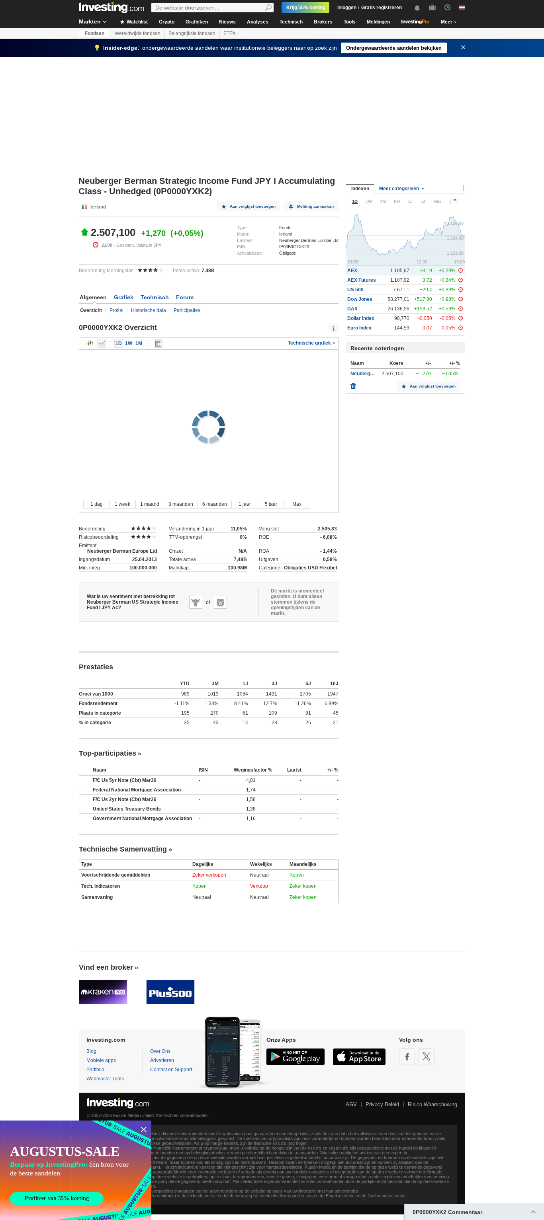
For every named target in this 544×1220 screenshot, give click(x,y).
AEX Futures (361, 280)
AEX (352, 270)
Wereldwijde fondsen (137, 33)
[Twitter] (426, 1056)
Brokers (323, 22)
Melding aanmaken (315, 206)
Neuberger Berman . (373, 373)
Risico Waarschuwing (432, 1104)
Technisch (291, 22)
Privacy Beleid (382, 1104)
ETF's (229, 33)
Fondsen (94, 33)
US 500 (355, 289)
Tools (350, 22)
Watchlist (136, 22)
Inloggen (346, 7)
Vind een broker (106, 967)
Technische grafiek (310, 343)
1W (128, 343)
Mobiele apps (101, 1060)
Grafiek (123, 297)
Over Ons (160, 1051)
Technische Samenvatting (123, 849)
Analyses (257, 22)
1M (138, 343)
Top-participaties (107, 753)
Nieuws (227, 22)
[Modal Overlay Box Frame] (75, 1170)
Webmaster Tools (105, 1079)
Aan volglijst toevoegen (253, 206)
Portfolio (95, 1069)
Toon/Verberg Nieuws (158, 343)
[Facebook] (407, 1056)
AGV (351, 1104)
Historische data (148, 310)
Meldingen (378, 22)
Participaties (187, 310)
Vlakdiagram (101, 343)
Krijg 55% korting (305, 7)
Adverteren (162, 1060)
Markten (90, 21)
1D (118, 343)
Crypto (166, 22)
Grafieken (197, 22)
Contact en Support (171, 1069)
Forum (185, 297)
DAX (352, 309)
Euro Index (359, 328)
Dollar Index (360, 318)
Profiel (116, 310)
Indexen (360, 188)
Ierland (285, 234)
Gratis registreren (381, 7)
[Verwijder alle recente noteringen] (353, 384)
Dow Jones (359, 299)
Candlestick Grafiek (90, 343)
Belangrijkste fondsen (191, 33)
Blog (91, 1051)
